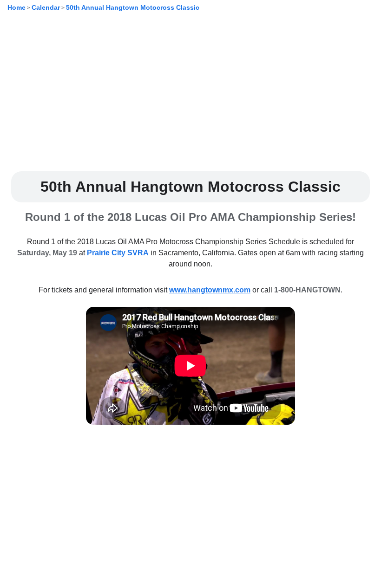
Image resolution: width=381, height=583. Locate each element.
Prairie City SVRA (118, 253)
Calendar (46, 7)
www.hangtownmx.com (209, 290)
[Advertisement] (190, 99)
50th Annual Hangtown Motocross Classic (132, 7)
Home (16, 7)
